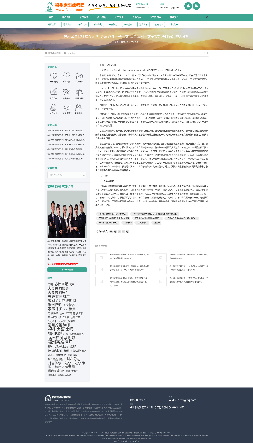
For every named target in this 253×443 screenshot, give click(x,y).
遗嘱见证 (159, 24)
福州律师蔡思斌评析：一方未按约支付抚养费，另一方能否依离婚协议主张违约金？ (189, 268)
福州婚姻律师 (59, 325)
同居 (72, 284)
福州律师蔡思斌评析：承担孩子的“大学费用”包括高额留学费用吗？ (189, 257)
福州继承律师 (58, 346)
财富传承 (174, 24)
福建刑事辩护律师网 (133, 436)
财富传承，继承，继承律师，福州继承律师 (66, 364)
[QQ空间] (123, 231)
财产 (62, 359)
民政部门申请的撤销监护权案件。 (148, 218)
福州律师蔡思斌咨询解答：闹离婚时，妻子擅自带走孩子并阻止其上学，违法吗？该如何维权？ (129, 268)
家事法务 (124, 42)
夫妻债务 (113, 24)
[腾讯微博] (119, 231)
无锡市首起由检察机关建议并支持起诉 (114, 218)
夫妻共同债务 (58, 288)
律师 (72, 309)
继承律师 (60, 355)
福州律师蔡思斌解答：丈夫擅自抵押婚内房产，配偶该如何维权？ (66, 159)
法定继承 (52, 321)
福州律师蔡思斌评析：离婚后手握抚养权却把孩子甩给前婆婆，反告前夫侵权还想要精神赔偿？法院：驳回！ (129, 282)
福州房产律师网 (102, 436)
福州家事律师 (60, 329)
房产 (62, 313)
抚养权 (79, 313)
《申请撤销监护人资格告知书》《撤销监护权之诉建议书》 (155, 214)
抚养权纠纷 (54, 317)
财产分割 (98, 24)
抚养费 (66, 317)
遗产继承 (143, 24)
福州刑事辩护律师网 (116, 436)
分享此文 (103, 231)
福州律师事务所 (75, 334)
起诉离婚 (54, 370)
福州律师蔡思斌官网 (87, 436)
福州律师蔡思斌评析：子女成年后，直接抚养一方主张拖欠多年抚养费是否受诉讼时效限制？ (189, 280)
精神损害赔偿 (72, 350)
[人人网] (127, 231)
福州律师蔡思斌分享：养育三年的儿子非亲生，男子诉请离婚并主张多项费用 (129, 257)
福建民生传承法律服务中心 (193, 436)
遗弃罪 (157, 223)
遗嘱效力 (74, 371)
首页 (116, 42)
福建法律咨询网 (147, 436)
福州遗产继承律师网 (71, 436)
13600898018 (142, 7)
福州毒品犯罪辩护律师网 (163, 436)
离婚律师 (55, 350)
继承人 (51, 355)
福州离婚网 (58, 436)
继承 (84, 351)
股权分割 (128, 24)
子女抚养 (82, 24)
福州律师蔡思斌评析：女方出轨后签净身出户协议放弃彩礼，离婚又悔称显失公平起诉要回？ (66, 145)
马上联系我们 (67, 269)
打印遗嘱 (70, 313)
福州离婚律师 (143, 223)
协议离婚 (67, 24)
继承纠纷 (72, 355)
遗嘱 (68, 371)
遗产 (62, 371)
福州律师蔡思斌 (62, 338)
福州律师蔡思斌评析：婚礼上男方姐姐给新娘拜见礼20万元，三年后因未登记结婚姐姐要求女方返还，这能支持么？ (66, 140)
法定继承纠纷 (66, 321)
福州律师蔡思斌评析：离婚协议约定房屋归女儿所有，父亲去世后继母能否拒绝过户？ (66, 149)
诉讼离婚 (52, 24)
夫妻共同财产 (59, 296)
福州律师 (128, 223)
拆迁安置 (76, 317)
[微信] (115, 231)
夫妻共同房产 (58, 292)
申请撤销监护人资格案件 (108, 223)
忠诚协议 (53, 313)
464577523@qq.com (170, 7)
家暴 (65, 309)
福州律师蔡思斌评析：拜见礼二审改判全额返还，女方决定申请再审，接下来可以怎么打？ (66, 135)
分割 (50, 284)
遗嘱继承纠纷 (65, 375)
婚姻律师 (54, 305)
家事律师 (55, 309)
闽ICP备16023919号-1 (130, 442)
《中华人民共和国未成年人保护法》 (113, 214)
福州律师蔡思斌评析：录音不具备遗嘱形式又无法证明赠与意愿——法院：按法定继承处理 (66, 154)
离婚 (73, 346)
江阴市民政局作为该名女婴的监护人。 (183, 218)
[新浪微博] (111, 231)
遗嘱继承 (52, 375)
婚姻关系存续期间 (62, 301)
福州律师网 (177, 436)
